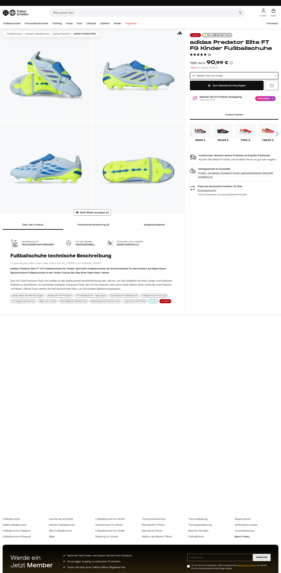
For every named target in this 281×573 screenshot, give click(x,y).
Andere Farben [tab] (234, 114)
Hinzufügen (264, 98)
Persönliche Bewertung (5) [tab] (94, 224)
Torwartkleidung (244, 530)
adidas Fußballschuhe (37, 33)
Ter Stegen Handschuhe (23, 301)
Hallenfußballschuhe (15, 524)
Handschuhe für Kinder (109, 524)
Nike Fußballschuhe (60, 530)
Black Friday (242, 536)
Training (57, 23)
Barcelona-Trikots (152, 530)
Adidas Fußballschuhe (62, 524)
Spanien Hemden (198, 530)
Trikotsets (272, 23)
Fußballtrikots (196, 536)
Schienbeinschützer (246, 524)
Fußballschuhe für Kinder (110, 518)
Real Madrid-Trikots (153, 524)
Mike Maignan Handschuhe (73, 301)
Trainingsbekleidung (200, 524)
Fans (79, 23)
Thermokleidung (197, 518)
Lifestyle (91, 23)
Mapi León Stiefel (47, 301)
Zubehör (105, 23)
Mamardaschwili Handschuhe (105, 301)
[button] (234, 173)
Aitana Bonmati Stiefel (135, 301)
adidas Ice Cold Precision (59, 295)
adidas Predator (61, 33)
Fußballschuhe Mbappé (17, 536)
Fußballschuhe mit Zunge (154, 295)
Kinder (117, 23)
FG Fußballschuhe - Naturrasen (91, 295)
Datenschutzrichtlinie (246, 565)
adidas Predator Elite (85, 33)
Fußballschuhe (11, 23)
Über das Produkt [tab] (33, 224)
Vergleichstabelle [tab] (154, 224)
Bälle (51, 536)
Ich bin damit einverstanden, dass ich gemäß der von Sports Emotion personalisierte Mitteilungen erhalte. (229, 566)
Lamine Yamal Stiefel (61, 518)
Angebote (131, 23)
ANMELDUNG (261, 557)
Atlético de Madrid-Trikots (157, 536)
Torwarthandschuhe (36, 23)
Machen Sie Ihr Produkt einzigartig (221, 97)
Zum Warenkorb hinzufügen (229, 85)
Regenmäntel (242, 518)
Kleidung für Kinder (106, 536)
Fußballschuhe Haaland (16, 530)
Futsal (69, 23)
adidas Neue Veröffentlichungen (27, 295)
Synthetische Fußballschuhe (124, 295)
